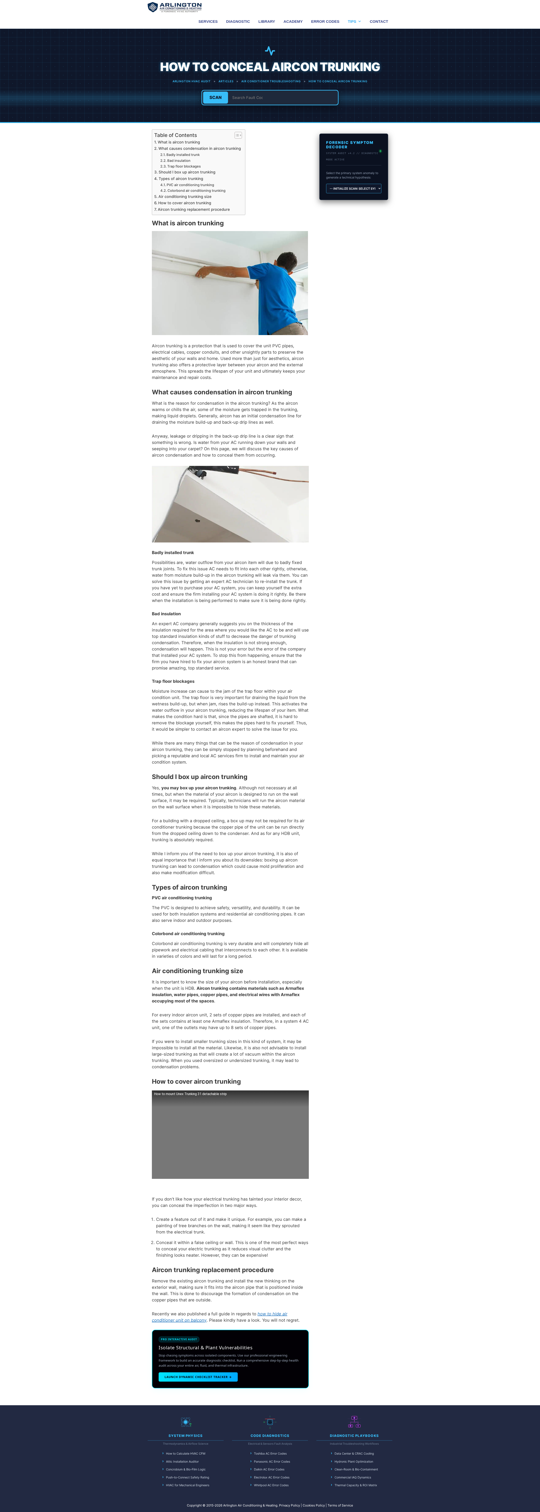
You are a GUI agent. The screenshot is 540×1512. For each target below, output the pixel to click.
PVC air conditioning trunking (190, 185)
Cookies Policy (314, 1505)
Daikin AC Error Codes (269, 1469)
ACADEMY (293, 21)
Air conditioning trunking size (185, 196)
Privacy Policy (289, 1505)
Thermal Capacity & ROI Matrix (356, 1485)
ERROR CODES (325, 21)
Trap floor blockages (184, 166)
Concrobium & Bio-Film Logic (186, 1469)
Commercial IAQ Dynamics (353, 1477)
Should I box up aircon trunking (187, 172)
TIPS (352, 21)
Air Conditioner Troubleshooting (271, 81)
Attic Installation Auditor (182, 1461)
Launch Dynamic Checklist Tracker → (198, 1377)
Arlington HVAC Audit (192, 81)
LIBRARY (266, 21)
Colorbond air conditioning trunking (196, 190)
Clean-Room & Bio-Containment (356, 1469)
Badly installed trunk (183, 155)
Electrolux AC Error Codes (271, 1477)
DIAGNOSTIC (238, 21)
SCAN (215, 97)
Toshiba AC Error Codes (270, 1453)
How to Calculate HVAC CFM (185, 1453)
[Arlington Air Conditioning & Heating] (174, 7)
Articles (226, 81)
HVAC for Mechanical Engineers (187, 1485)
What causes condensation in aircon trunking (199, 148)
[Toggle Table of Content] (236, 135)
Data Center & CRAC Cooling (354, 1453)
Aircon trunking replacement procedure (194, 209)
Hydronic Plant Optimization (354, 1461)
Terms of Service (340, 1505)
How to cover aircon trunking (184, 203)
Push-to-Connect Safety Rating (187, 1477)
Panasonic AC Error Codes (272, 1461)
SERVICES (208, 21)
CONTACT (379, 21)
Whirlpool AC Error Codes (271, 1485)
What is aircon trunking (179, 142)
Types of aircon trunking (181, 178)
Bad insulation (178, 160)
